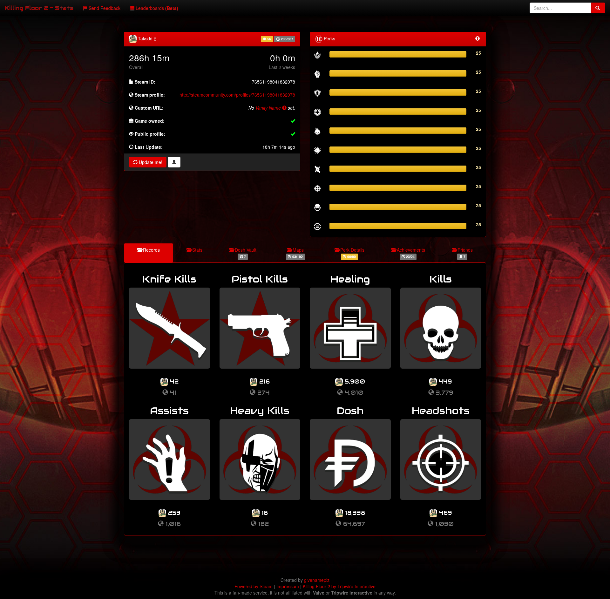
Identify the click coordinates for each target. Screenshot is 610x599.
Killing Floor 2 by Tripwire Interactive (339, 586)
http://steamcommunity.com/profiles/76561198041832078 (237, 95)
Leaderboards (156, 8)
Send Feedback (103, 8)
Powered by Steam (253, 586)
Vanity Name (268, 108)
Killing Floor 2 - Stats (39, 7)
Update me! (150, 162)
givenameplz (316, 580)
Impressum (287, 586)
